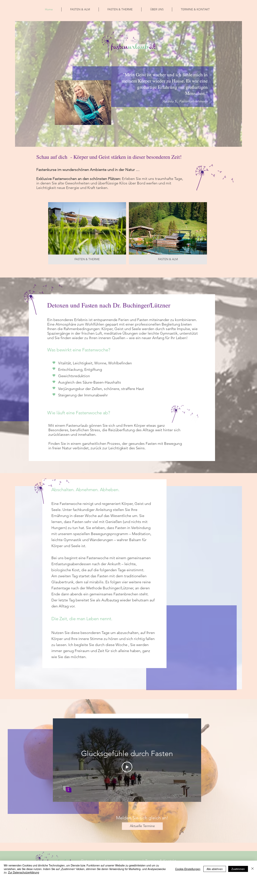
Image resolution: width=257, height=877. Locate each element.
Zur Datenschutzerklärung (23, 872)
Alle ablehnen (215, 869)
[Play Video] (127, 767)
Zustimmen (238, 869)
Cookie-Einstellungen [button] (187, 869)
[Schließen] (252, 869)
